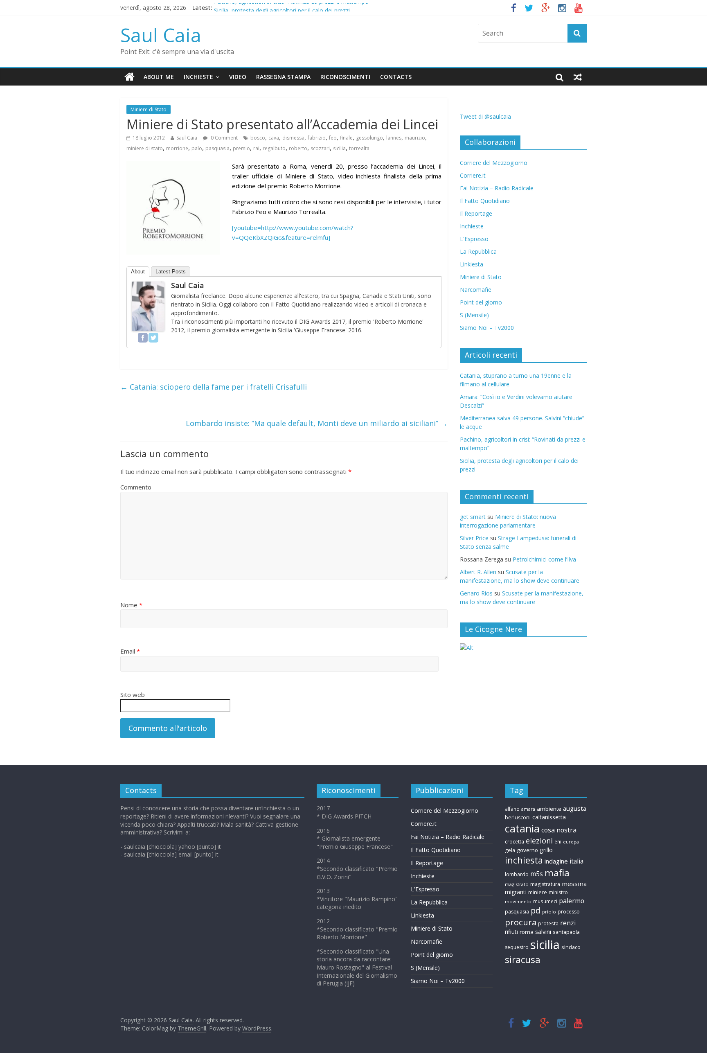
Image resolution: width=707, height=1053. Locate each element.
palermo (571, 900)
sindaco (571, 947)
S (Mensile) (474, 315)
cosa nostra (558, 829)
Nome (131, 605)
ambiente (549, 808)
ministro (558, 892)
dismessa (293, 137)
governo (527, 850)
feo (333, 137)
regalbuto (274, 148)
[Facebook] (143, 338)
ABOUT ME (159, 77)
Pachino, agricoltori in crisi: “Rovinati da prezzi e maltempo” (292, 7)
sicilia (339, 148)
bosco (257, 137)
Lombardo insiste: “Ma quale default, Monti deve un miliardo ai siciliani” (317, 423)
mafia (557, 872)
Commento (135, 487)
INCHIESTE (198, 77)
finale (346, 137)
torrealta (359, 148)
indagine (556, 861)
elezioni (539, 841)
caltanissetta (549, 817)
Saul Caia (160, 34)
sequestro (517, 947)
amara (528, 809)
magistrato (517, 884)
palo (196, 148)
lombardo (517, 874)
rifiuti (511, 932)
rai (256, 148)
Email (130, 651)
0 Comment (223, 137)
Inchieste (472, 226)
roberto (298, 148)
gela (510, 850)
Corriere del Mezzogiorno (493, 163)
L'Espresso (474, 239)
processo (569, 911)
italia (576, 861)
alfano (512, 808)
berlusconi (518, 817)
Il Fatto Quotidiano (485, 201)
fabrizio (317, 137)
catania (522, 828)
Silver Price (474, 538)
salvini (543, 932)
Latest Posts (170, 271)
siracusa (522, 959)
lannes (393, 137)
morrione (177, 148)
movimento (518, 901)
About (138, 271)
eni (557, 841)
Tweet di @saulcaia (485, 116)
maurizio (415, 137)
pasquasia (217, 148)
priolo (549, 912)
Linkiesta (471, 264)
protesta (548, 923)
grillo (546, 850)
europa (571, 842)
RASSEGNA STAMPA (283, 77)
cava (273, 137)
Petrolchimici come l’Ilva (544, 559)
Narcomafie (475, 289)
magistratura (545, 884)
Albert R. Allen (478, 572)
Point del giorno (481, 302)
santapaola (566, 932)
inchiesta (524, 860)
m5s (536, 874)
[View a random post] (578, 77)
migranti (516, 892)
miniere (537, 892)
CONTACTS (396, 77)
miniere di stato (144, 148)
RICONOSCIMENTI (345, 77)
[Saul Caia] (129, 77)
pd (535, 910)
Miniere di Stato (149, 109)
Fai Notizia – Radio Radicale (497, 188)
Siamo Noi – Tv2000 (487, 327)
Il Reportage (476, 213)
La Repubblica (478, 251)
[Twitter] (153, 338)
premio (241, 148)
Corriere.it (473, 175)
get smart (473, 517)
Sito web (132, 694)
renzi (568, 923)
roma (527, 932)
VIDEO (237, 77)
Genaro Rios (476, 593)
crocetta (514, 841)
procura (520, 922)
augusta (574, 808)
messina (574, 883)
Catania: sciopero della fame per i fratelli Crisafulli (213, 387)
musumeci (545, 901)
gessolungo (369, 137)
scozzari (320, 148)
